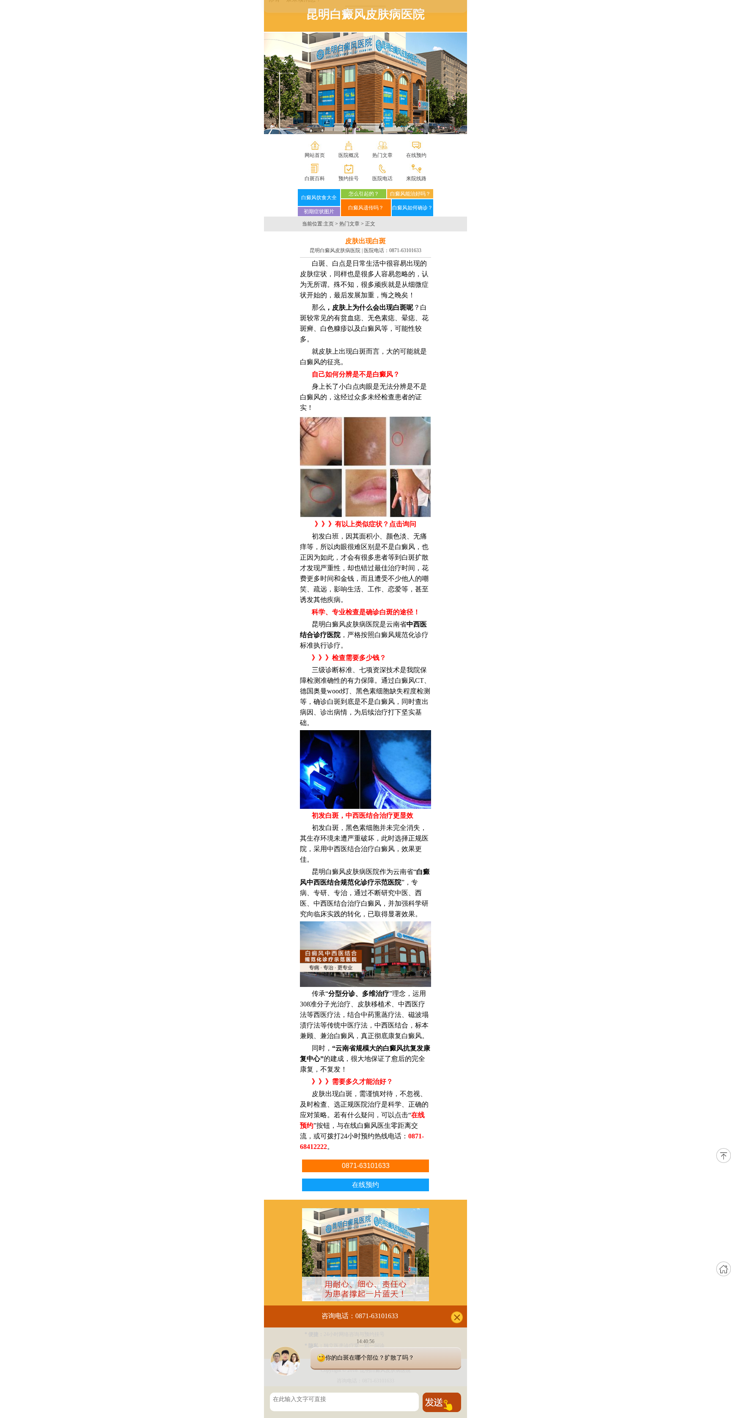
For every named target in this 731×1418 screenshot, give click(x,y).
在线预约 (416, 155)
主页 (329, 224)
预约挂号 (348, 178)
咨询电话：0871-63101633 (360, 1315)
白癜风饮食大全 (319, 198)
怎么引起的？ (364, 194)
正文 (370, 224)
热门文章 (382, 155)
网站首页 (315, 155)
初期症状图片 (319, 211)
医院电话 (382, 178)
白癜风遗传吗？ (366, 208)
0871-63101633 (405, 250)
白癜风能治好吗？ (410, 194)
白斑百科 (315, 178)
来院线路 (416, 178)
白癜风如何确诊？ (412, 208)
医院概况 (348, 155)
